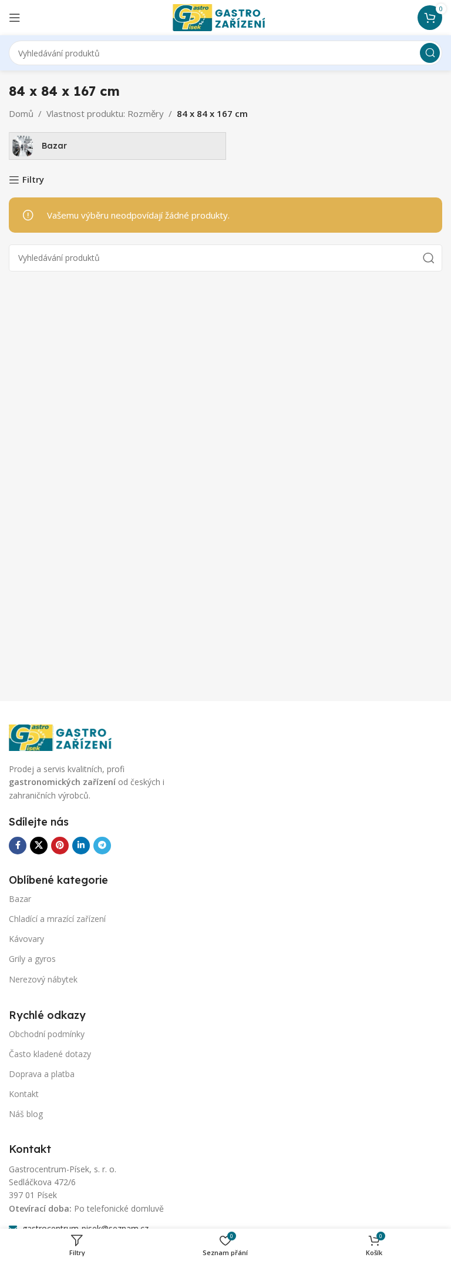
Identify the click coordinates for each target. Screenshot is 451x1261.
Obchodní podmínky (47, 1033)
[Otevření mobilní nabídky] (14, 17)
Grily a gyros (32, 958)
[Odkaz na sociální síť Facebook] (17, 845)
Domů (21, 113)
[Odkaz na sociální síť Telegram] (102, 845)
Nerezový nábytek (43, 979)
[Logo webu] (225, 16)
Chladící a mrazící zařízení (57, 918)
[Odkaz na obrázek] (67, 737)
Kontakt (24, 1093)
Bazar (20, 898)
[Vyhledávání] (430, 53)
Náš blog (26, 1113)
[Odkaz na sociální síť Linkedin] (81, 845)
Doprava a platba (42, 1073)
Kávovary (26, 938)
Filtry (33, 180)
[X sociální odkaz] (39, 845)
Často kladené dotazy (50, 1053)
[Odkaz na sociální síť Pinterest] (60, 845)
